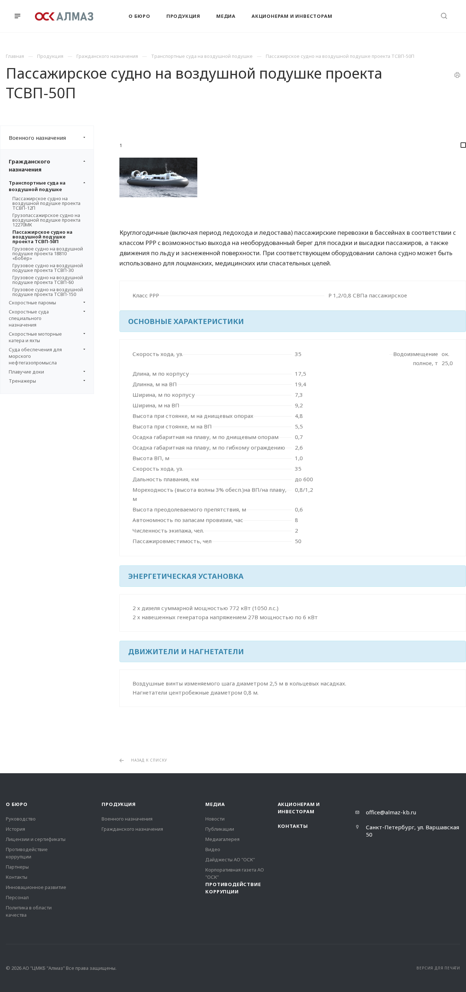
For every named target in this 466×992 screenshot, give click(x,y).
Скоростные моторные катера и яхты (35, 337)
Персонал (17, 897)
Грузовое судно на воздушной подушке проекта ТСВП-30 (47, 267)
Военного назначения (37, 137)
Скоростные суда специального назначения (29, 318)
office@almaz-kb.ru (391, 812)
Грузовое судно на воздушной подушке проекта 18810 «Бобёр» (47, 253)
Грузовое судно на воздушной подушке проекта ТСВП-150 (47, 291)
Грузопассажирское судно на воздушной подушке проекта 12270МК (46, 220)
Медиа (215, 804)
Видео (212, 849)
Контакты (16, 877)
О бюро (17, 804)
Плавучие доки (26, 371)
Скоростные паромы (32, 302)
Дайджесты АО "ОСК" (230, 859)
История (15, 829)
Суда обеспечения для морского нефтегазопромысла (35, 356)
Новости (215, 818)
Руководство (21, 818)
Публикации (219, 829)
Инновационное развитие (36, 887)
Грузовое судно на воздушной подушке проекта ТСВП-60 (47, 279)
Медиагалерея (222, 839)
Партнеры (17, 866)
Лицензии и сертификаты (36, 839)
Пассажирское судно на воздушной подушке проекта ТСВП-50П (42, 237)
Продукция (118, 804)
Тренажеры (22, 381)
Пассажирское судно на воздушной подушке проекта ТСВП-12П (46, 203)
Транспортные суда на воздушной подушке (37, 186)
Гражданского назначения (29, 165)
